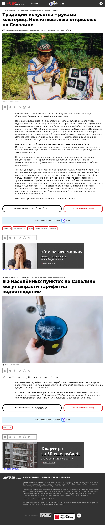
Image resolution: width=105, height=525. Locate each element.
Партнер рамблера (31, 515)
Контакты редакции (31, 477)
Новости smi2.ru (10, 269)
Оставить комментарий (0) (83, 208)
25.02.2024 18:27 (8, 10)
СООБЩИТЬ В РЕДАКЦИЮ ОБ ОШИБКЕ (56, 477)
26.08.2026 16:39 (8, 277)
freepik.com (15, 365)
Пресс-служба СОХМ (10, 101)
